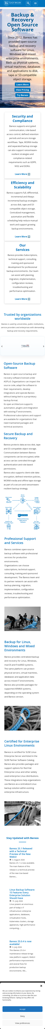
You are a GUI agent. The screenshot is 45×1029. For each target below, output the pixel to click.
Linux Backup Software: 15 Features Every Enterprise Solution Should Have (22, 894)
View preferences (22, 1023)
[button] (41, 986)
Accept (22, 1009)
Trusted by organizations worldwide (22, 316)
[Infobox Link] (22, 146)
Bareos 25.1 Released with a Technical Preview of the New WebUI (21, 852)
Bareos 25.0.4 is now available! (21, 943)
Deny (22, 1016)
